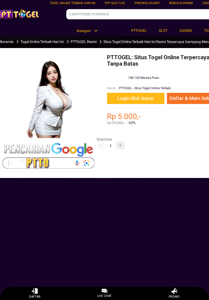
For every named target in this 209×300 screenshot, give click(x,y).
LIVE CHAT (104, 296)
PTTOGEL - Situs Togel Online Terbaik (145, 88)
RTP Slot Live (115, 3)
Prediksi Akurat (147, 3)
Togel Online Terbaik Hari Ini (72, 3)
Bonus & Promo (181, 3)
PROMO (174, 296)
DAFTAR (35, 296)
